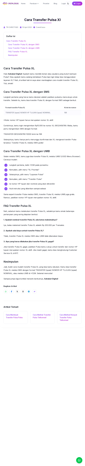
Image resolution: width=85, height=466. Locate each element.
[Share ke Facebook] (11, 291)
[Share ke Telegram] (29, 291)
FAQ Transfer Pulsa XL (17, 51)
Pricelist (46, 3)
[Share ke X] (17, 291)
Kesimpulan (13, 55)
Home (23, 3)
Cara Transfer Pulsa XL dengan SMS (23, 44)
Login (64, 3)
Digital (19, 74)
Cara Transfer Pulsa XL (16, 41)
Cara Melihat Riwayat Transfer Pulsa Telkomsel (68, 317)
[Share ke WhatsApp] (6, 291)
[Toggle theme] (68, 3)
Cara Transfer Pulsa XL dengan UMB (24, 48)
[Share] (34, 291)
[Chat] (79, 460)
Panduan (33, 3)
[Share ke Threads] (23, 291)
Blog (55, 3)
